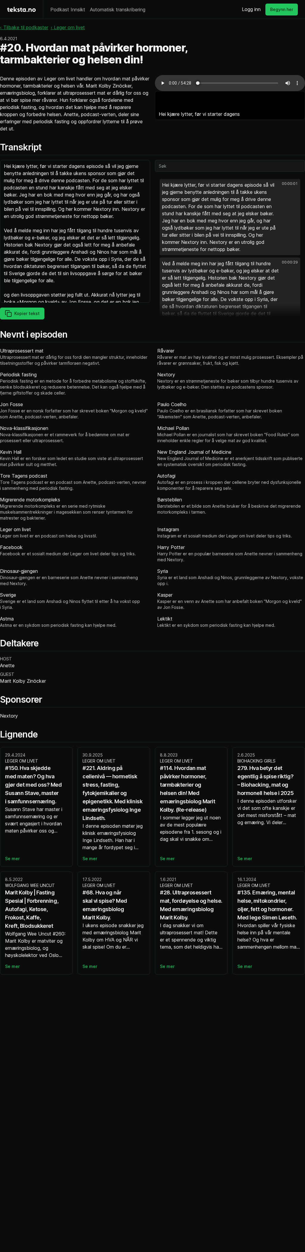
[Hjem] (21, 9)
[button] (230, 217)
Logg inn (251, 9)
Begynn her (281, 9)
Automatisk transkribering (117, 10)
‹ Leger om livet (68, 27)
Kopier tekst (27, 313)
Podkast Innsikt (67, 10)
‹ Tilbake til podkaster (24, 27)
